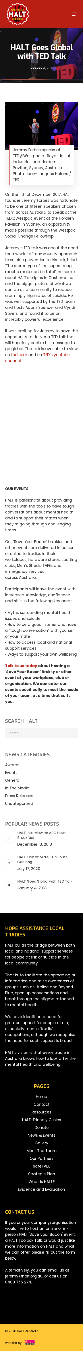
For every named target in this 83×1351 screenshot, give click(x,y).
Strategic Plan (41, 1174)
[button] (74, 14)
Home (41, 1096)
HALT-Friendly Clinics (41, 1120)
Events (11, 772)
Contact (42, 1104)
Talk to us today (21, 665)
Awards (12, 765)
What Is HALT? (42, 1181)
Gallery (41, 1143)
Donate (42, 1127)
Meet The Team (42, 1150)
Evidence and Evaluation (41, 1189)
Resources (41, 1112)
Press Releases (19, 795)
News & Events (41, 1135)
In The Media (17, 788)
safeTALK (41, 1166)
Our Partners (42, 1158)
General (12, 780)
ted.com (19, 354)
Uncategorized (19, 803)
